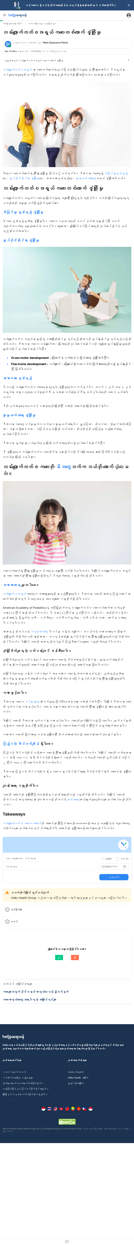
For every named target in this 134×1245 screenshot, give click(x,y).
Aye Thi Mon (11, 51)
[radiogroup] (115, 858)
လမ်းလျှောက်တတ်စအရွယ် (17, 69)
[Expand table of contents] (67, 60)
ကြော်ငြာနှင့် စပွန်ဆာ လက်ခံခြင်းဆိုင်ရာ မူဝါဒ (25, 1094)
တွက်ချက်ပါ (114, 877)
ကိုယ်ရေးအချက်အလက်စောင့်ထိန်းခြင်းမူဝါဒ (23, 1083)
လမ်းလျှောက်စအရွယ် (14, 594)
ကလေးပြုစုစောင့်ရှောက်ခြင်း (12, 23)
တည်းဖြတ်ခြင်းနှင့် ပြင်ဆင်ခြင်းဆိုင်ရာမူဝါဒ (26, 1088)
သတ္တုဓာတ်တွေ (39, 631)
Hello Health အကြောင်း (78, 1077)
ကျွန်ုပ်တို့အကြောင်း (76, 1083)
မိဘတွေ (63, 467)
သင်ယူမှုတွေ (32, 701)
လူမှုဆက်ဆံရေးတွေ (86, 178)
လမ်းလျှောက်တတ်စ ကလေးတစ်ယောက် (22, 823)
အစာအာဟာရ (11, 585)
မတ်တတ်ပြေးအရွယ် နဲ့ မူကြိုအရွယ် (42, 23)
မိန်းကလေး (124, 858)
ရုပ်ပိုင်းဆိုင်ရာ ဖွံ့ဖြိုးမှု (24, 178)
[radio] (102, 858)
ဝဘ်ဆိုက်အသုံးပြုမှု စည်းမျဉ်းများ (18, 1077)
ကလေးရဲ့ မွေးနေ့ (11, 866)
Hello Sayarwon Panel (55, 42)
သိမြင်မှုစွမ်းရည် (116, 173)
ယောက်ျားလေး (109, 858)
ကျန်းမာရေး (73, 799)
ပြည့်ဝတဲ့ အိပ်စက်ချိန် (21, 744)
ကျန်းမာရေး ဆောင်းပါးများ (12, 1060)
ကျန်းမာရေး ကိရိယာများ (77, 1060)
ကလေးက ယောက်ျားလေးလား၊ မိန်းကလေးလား (20, 858)
